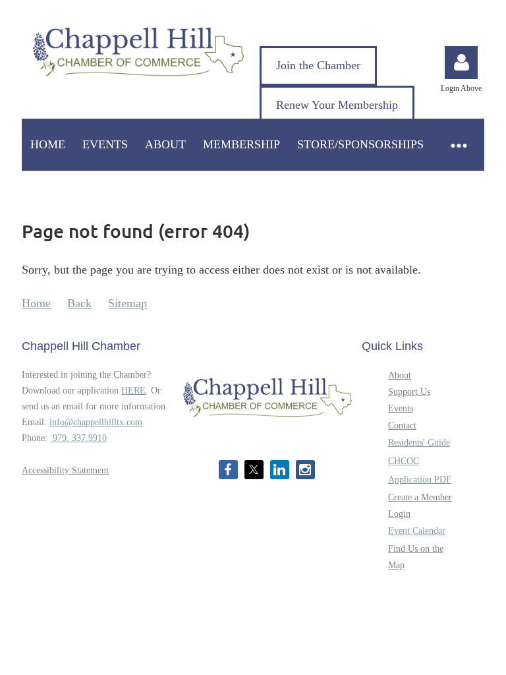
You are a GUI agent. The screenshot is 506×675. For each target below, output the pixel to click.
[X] (254, 469)
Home (36, 303)
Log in (461, 62)
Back (79, 303)
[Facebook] (228, 469)
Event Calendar (416, 531)
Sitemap (127, 303)
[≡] (458, 145)
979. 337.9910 (78, 438)
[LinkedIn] (279, 469)
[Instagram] (305, 469)
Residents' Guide (419, 443)
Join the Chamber (318, 65)
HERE (133, 391)
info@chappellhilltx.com (95, 422)
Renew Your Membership (337, 104)
